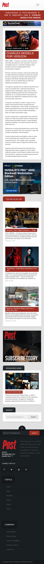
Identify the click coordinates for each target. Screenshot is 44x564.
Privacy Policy (11, 536)
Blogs (8, 509)
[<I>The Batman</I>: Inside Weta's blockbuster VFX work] (22, 256)
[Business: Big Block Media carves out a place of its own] (22, 296)
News (8, 491)
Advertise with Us (12, 545)
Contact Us (10, 549)
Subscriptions (11, 532)
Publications (12, 13)
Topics (8, 500)
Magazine (9, 495)
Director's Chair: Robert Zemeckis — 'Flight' (21, 230)
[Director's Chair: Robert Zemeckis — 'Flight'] (22, 217)
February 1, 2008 (20, 15)
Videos (8, 504)
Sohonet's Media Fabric (13, 392)
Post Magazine (29, 13)
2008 (6, 15)
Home (8, 487)
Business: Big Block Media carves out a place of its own (20, 309)
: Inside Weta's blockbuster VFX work (21, 269)
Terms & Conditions (13, 541)
